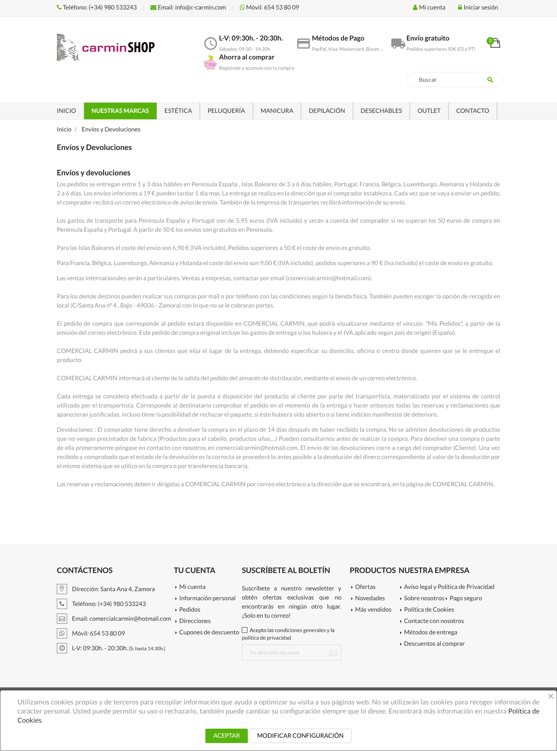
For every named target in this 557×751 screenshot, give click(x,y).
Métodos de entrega (430, 632)
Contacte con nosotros (434, 621)
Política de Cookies (429, 610)
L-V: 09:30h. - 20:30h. (118, 648)
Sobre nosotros (424, 598)
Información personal (207, 598)
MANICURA (277, 110)
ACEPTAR (226, 735)
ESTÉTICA (178, 110)
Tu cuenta (195, 570)
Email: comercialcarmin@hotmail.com (121, 618)
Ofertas (365, 587)
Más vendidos (373, 610)
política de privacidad (266, 637)
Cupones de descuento (209, 632)
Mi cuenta (192, 587)
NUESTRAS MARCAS (120, 110)
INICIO (66, 110)
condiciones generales (300, 630)
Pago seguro (466, 598)
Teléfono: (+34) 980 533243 (99, 7)
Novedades (370, 598)
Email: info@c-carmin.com (191, 7)
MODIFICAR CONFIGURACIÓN (300, 735)
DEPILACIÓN (327, 110)
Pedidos (189, 610)
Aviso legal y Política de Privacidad (449, 587)
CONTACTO (472, 110)
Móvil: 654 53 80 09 (272, 7)
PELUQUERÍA (226, 110)
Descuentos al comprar (434, 644)
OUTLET (429, 110)
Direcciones (195, 621)
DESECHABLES (381, 110)
